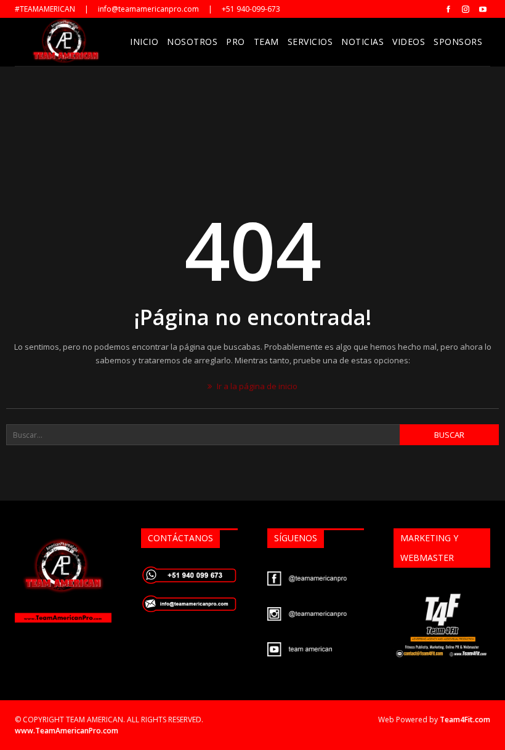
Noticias (362, 41)
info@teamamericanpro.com (148, 9)
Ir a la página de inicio (256, 386)
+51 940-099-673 (251, 9)
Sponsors (458, 41)
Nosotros (192, 41)
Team (266, 41)
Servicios (310, 41)
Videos (408, 41)
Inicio (144, 41)
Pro (235, 41)
